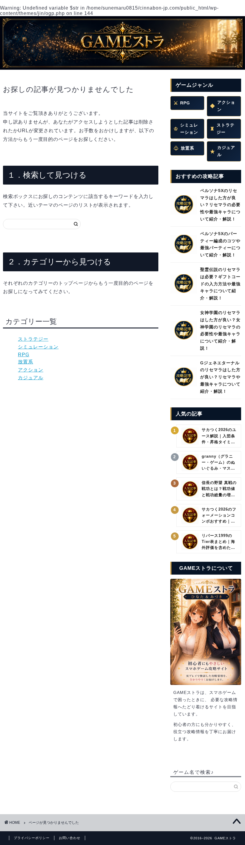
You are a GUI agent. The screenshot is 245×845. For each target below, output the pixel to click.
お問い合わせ (69, 838)
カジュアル (30, 377)
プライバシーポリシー (32, 838)
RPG (23, 354)
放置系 (25, 361)
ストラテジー (33, 339)
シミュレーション (38, 346)
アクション (30, 369)
